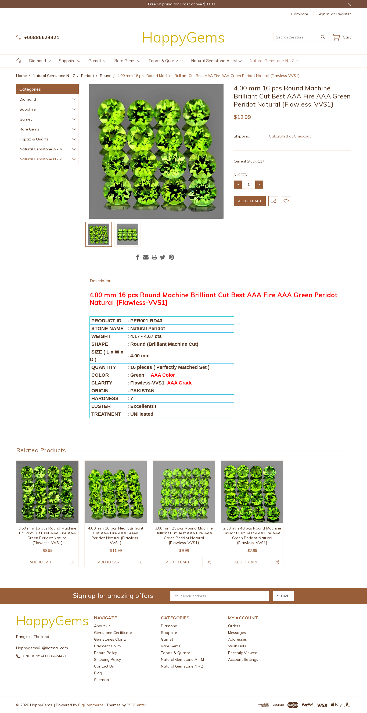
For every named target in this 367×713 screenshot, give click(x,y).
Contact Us (104, 666)
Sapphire (68, 60)
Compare (299, 14)
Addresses (237, 639)
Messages (237, 632)
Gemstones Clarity (110, 639)
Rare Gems (125, 60)
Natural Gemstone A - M (214, 60)
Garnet (95, 60)
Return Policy (105, 652)
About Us (102, 625)
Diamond (38, 60)
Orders (234, 625)
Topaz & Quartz (163, 60)
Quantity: (241, 174)
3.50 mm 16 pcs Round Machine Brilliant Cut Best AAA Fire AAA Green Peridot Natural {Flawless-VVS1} (48, 535)
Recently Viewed (242, 652)
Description (100, 280)
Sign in (323, 14)
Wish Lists (237, 646)
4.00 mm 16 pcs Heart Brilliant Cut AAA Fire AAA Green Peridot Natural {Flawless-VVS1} (115, 535)
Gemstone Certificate (113, 632)
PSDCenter (136, 705)
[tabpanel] (47, 513)
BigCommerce (90, 705)
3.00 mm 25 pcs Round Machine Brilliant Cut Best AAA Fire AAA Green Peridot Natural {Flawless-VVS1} (184, 535)
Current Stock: (249, 161)
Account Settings (243, 659)
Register (343, 14)
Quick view (47, 504)
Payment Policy (107, 646)
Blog (98, 672)
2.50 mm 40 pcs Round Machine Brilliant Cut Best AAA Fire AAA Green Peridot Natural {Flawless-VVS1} (252, 535)
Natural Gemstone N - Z (272, 60)
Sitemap (101, 679)
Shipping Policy (107, 659)
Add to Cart (41, 562)
